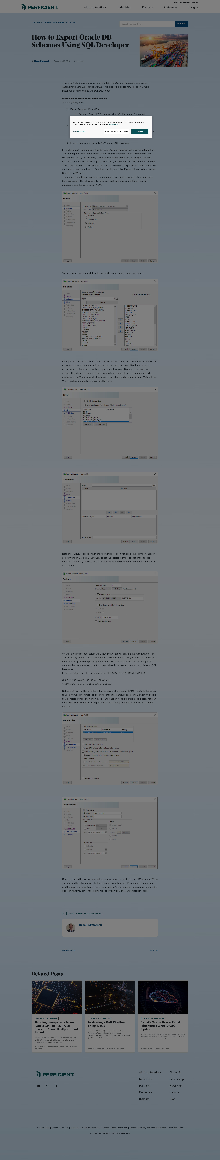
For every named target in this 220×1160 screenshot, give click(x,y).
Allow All (139, 131)
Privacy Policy (114, 124)
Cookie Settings (79, 131)
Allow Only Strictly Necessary (116, 131)
